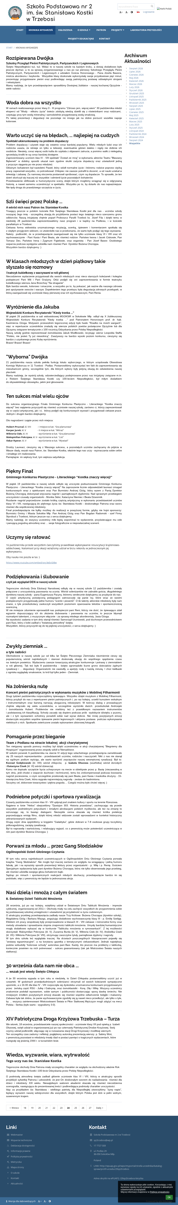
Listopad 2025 (136, 96)
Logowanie (148, 11)
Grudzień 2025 (136, 93)
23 (61, 1107)
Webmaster (17, 1134)
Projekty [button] (116, 30)
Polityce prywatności (159, 1192)
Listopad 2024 (136, 130)
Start (9, 47)
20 (39, 1107)
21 (46, 1107)
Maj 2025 (133, 115)
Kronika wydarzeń (27, 47)
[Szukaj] (152, 6)
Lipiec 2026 (134, 71)
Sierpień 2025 (136, 105)
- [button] (127, 12)
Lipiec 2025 (134, 109)
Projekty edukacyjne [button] (81, 38)
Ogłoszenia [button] (65, 30)
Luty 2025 (134, 124)
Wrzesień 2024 (136, 137)
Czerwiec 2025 (136, 112)
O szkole (15, 1172)
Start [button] (19, 30)
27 (90, 1107)
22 (54, 1107)
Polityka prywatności (21, 1156)
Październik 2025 (137, 99)
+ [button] (122, 12)
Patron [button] (101, 30)
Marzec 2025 (135, 121)
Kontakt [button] (104, 38)
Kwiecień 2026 (136, 80)
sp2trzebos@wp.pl (103, 1140)
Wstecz (15, 1107)
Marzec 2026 (135, 84)
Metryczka (16, 1161)
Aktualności (17, 1183)
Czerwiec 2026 (136, 74)
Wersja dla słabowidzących (22, 1201)
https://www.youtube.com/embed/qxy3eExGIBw (31, 562)
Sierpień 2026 (136, 68)
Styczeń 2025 (136, 127)
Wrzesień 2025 (136, 102)
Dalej (98, 1107)
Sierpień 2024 (136, 140)
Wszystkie (134, 143)
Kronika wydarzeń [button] (41, 30)
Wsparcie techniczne (21, 1140)
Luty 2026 (134, 87)
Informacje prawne (20, 1151)
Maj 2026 (133, 77)
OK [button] (169, 1197)
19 (32, 1107)
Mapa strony (17, 1167)
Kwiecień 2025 (136, 118)
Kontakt (15, 1178)
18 (25, 1107)
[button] (131, 12)
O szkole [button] (83, 30)
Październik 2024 (137, 133)
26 (83, 1107)
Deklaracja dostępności (23, 1145)
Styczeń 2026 (136, 90)
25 (75, 1107)
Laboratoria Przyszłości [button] (146, 30)
